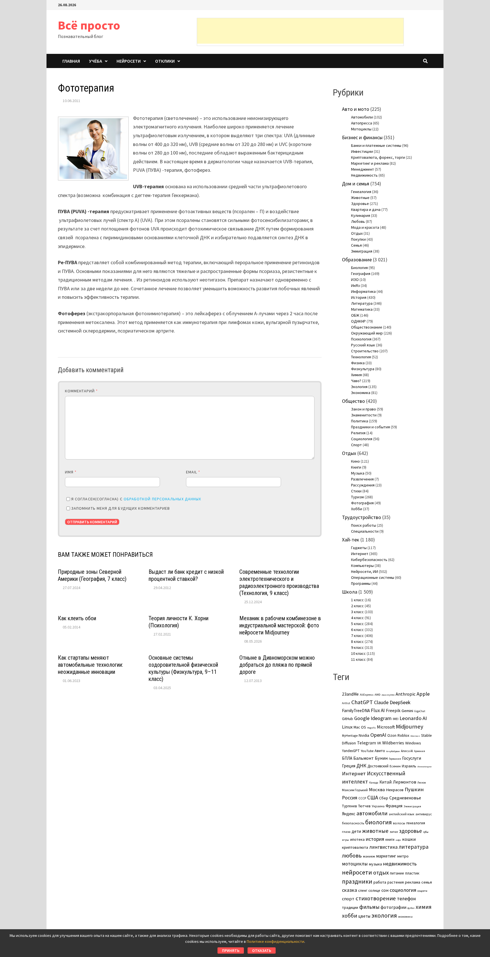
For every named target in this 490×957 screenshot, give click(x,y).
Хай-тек (350, 539)
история (375, 839)
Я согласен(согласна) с (136, 498)
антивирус (423, 814)
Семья (356, 245)
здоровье (410, 830)
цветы (364, 916)
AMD (378, 694)
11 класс (358, 659)
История (358, 297)
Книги (356, 467)
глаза (346, 831)
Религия (358, 432)
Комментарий (81, 390)
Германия (395, 759)
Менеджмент (362, 169)
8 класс (357, 641)
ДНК (361, 765)
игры (345, 840)
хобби (349, 915)
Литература (362, 303)
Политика (359, 421)
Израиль (409, 765)
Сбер (383, 798)
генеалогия (415, 823)
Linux (347, 727)
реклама (412, 882)
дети (356, 831)
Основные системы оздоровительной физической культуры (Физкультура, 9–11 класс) (183, 668)
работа (379, 882)
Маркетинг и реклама (370, 163)
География (360, 273)
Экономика (360, 392)
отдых (381, 872)
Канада (373, 782)
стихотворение (376, 898)
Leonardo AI (413, 718)
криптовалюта (355, 847)
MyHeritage (350, 736)
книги (389, 839)
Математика (362, 309)
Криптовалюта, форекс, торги (378, 157)
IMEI (395, 719)
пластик (412, 873)
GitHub (347, 718)
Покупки (358, 239)
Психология (361, 339)
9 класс (357, 647)
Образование (357, 259)
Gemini (407, 710)
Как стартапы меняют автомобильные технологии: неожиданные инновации (90, 664)
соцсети (422, 891)
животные (375, 830)
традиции (350, 907)
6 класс (357, 629)
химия (424, 906)
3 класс (357, 611)
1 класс (357, 599)
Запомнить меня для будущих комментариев (120, 508)
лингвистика (383, 847)
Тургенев (349, 806)
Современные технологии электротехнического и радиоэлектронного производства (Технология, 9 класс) (279, 582)
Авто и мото (355, 109)
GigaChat (419, 711)
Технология (361, 356)
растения (395, 882)
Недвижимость (364, 175)
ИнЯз (355, 285)
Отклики (165, 61)
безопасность (353, 823)
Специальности (365, 531)
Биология (359, 267)
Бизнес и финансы (362, 137)
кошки (409, 839)
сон (384, 890)
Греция (348, 765)
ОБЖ (355, 315)
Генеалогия (361, 191)
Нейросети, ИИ (364, 571)
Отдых (357, 233)
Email (193, 472)
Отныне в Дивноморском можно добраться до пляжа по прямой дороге (277, 664)
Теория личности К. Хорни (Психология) (178, 622)
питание (397, 873)
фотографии (393, 907)
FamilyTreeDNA (356, 710)
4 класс (357, 617)
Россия (349, 798)
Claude (381, 702)
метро (403, 856)
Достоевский (378, 766)
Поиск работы (363, 525)
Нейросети (129, 61)
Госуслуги (411, 758)
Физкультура (362, 368)
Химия (356, 374)
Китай (385, 782)
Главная (71, 61)
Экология (359, 386)
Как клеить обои (77, 618)
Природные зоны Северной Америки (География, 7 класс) (92, 575)
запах (394, 832)
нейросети (357, 872)
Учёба (95, 61)
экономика (405, 916)
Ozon (391, 735)
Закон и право (363, 409)
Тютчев (364, 806)
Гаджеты (359, 547)
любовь (352, 855)
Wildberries (393, 743)
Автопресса (361, 123)
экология (384, 915)
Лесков (421, 782)
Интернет (359, 553)
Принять (230, 950)
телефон (406, 898)
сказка (349, 890)
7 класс (357, 635)
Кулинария (360, 215)
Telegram (366, 743)
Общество (353, 401)
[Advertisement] (300, 31)
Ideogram (381, 718)
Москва (377, 790)
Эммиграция (361, 251)
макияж (369, 856)
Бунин (381, 758)
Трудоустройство (361, 517)
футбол (411, 908)
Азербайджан (393, 751)
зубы (425, 832)
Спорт (356, 444)
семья (426, 882)
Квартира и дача (366, 209)
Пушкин (414, 789)
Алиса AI (407, 751)
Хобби (356, 508)
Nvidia (364, 735)
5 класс (357, 623)
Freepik (393, 710)
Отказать (261, 950)
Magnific (371, 727)
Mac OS (360, 727)
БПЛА (347, 758)
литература (413, 846)
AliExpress (366, 694)
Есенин (395, 766)
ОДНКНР (358, 321)
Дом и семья (355, 183)
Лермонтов (404, 782)
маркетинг (386, 856)
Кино (355, 461)
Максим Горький (355, 790)
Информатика (363, 291)
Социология (361, 438)
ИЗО (355, 279)
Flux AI (378, 710)
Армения (419, 751)
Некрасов (395, 789)
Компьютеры (362, 565)
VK (379, 743)
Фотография (362, 502)
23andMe (350, 694)
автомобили (372, 813)
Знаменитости (364, 415)
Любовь (358, 221)
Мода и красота (365, 227)
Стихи (356, 491)
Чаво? (356, 380)
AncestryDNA (388, 694)
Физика (358, 362)
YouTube (367, 751)
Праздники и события (370, 426)
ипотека (357, 839)
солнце (374, 890)
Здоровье (360, 203)
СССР (362, 798)
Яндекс (348, 813)
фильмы (369, 906)
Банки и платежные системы (376, 145)
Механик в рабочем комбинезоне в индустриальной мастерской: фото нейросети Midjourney (280, 625)
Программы (361, 583)
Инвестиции (362, 151)
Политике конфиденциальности (275, 941)
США (372, 797)
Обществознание (366, 327)
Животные (360, 197)
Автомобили (362, 117)
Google (361, 718)
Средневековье (405, 798)
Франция (394, 805)
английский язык (401, 814)
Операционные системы (372, 577)
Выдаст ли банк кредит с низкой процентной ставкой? (186, 575)
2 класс (357, 605)
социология (403, 890)
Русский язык (363, 345)
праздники (357, 881)
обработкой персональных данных (162, 498)
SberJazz (415, 735)
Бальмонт (363, 758)
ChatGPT (362, 702)
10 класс (358, 653)
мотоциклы (355, 864)
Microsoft (386, 727)
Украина (378, 806)
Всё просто (89, 25)
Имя (71, 472)
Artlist (346, 703)
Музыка (357, 473)
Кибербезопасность (369, 559)
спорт (348, 898)
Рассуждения (363, 485)
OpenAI (378, 735)
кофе (398, 840)
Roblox (403, 735)
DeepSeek (400, 702)
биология (378, 822)
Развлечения (362, 479)
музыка (375, 864)
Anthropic (405, 694)
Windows (413, 743)
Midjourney (409, 726)
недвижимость (400, 863)
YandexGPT (351, 750)
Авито (380, 750)
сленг (362, 890)
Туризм (357, 496)
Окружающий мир (367, 333)
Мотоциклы (361, 129)
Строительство (365, 350)
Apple (423, 694)
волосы (399, 823)
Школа (349, 591)
